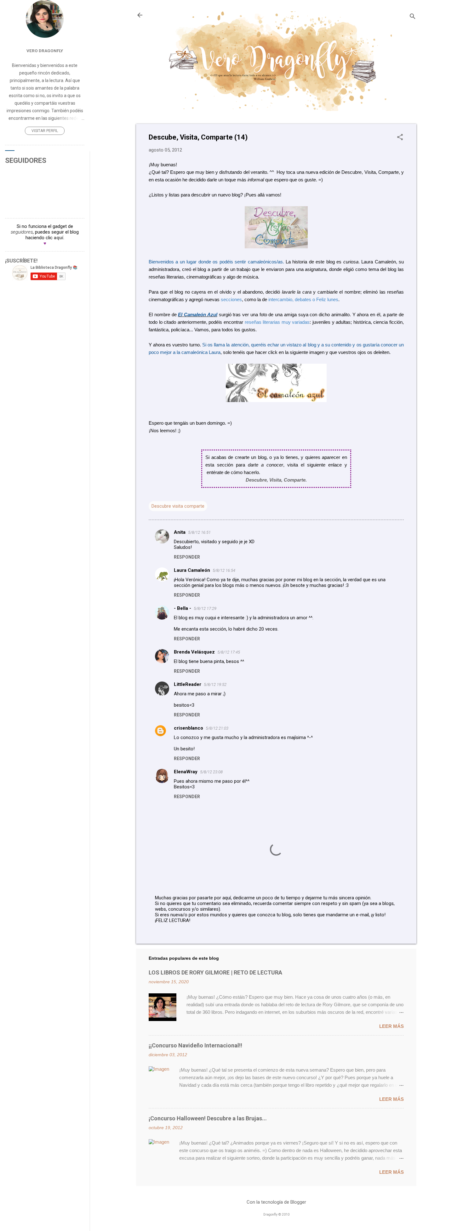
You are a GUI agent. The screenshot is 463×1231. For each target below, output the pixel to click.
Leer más (391, 1026)
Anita (180, 532)
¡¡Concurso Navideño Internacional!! (195, 1045)
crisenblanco (188, 728)
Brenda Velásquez (194, 652)
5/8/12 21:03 (217, 728)
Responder (187, 557)
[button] (400, 137)
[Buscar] (412, 17)
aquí (58, 237)
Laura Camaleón (192, 570)
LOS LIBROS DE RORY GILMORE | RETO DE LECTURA (215, 972)
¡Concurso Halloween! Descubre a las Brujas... (208, 1118)
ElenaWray (185, 772)
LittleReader (187, 684)
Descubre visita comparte (177, 506)
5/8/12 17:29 (205, 608)
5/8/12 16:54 (224, 570)
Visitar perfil (44, 131)
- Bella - (182, 608)
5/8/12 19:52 (215, 684)
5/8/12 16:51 (199, 532)
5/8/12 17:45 (228, 652)
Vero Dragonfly (44, 50)
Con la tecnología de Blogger (276, 1202)
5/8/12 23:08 (211, 772)
